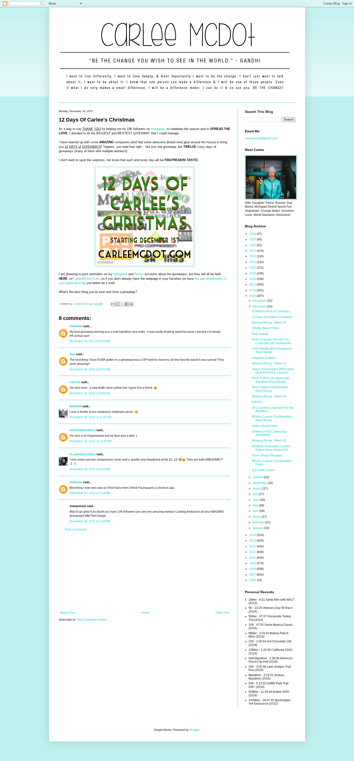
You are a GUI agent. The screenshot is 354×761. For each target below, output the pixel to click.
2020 (253, 267)
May (256, 505)
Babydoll (76, 406)
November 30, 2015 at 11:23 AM (90, 417)
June (256, 500)
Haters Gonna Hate (264, 426)
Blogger (195, 730)
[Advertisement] (144, 571)
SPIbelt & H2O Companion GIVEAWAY (269, 433)
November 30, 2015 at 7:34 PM (90, 493)
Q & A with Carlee (263, 470)
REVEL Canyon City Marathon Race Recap (272, 418)
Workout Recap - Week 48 (269, 322)
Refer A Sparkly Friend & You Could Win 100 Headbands (271, 341)
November (260, 306)
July (256, 494)
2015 (253, 296)
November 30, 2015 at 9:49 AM (90, 393)
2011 (253, 552)
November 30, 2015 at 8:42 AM (90, 341)
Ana (72, 354)
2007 (253, 574)
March (257, 516)
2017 (253, 284)
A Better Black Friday (265, 328)
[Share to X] (122, 304)
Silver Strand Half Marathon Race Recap (270, 389)
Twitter (139, 274)
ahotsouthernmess (83, 430)
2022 (253, 256)
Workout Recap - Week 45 (269, 440)
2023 (253, 250)
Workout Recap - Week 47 (269, 363)
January (258, 528)
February (259, 522)
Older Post (222, 612)
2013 (253, 540)
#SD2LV (257, 402)
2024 (253, 245)
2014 (253, 535)
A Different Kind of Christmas (270, 311)
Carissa (75, 382)
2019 (253, 273)
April (256, 511)
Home (145, 612)
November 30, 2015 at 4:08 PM (90, 469)
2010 (253, 557)
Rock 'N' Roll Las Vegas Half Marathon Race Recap (270, 379)
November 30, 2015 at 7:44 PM (90, 521)
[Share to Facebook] (126, 304)
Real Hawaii (260, 334)
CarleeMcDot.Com (86, 278)
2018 (253, 279)
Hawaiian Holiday (263, 358)
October (258, 477)
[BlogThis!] (117, 304)
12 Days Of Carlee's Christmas (272, 317)
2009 (253, 563)
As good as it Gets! (83, 454)
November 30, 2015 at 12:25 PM (91, 441)
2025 (253, 239)
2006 (253, 580)
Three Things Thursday (267, 455)
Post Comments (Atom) (92, 619)
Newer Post (67, 612)
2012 (253, 546)
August (257, 488)
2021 (253, 262)
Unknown (76, 326)
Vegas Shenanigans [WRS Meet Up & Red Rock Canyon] (273, 370)
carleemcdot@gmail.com (261, 138)
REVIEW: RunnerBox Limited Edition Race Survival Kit (271, 448)
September (260, 483)
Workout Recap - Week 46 (269, 396)
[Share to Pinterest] (131, 304)
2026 (253, 234)
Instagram (158, 129)
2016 (253, 290)
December (260, 300)
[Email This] (113, 304)
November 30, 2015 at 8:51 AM (90, 369)
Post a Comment (75, 529)
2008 (253, 569)
